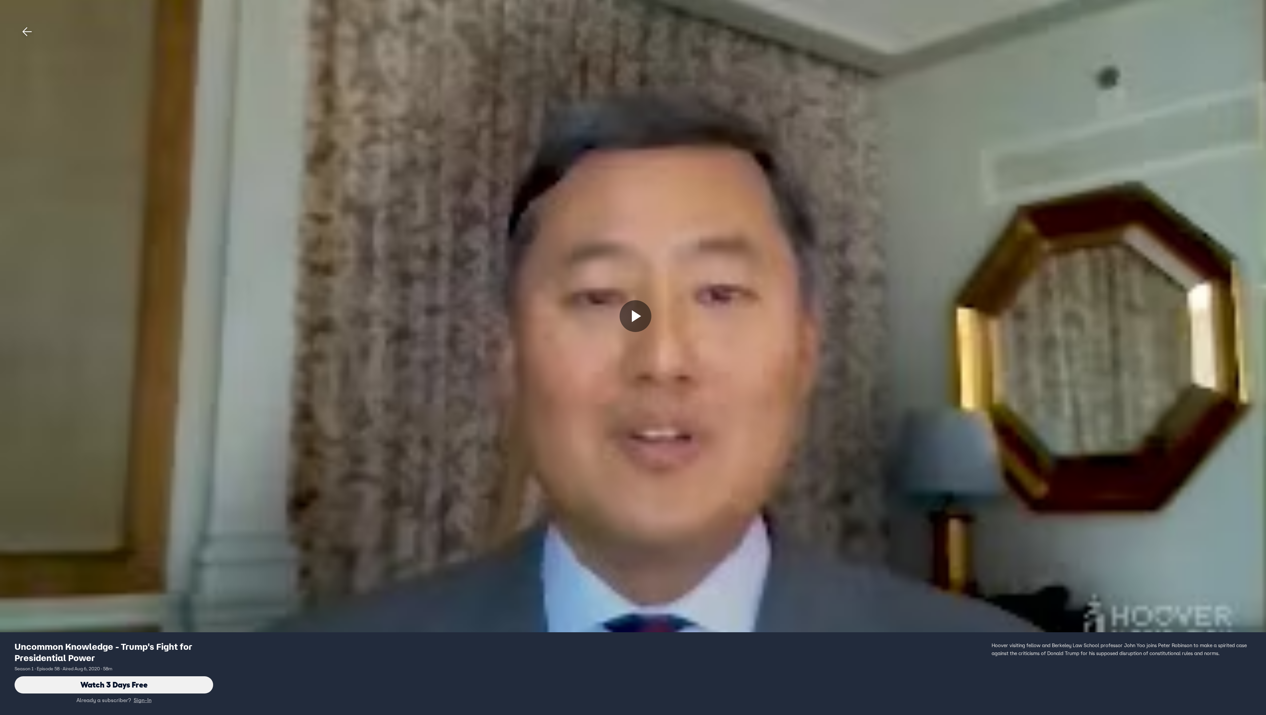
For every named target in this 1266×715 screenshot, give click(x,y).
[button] (27, 31)
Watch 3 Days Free (114, 684)
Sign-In (143, 700)
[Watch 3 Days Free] (635, 316)
